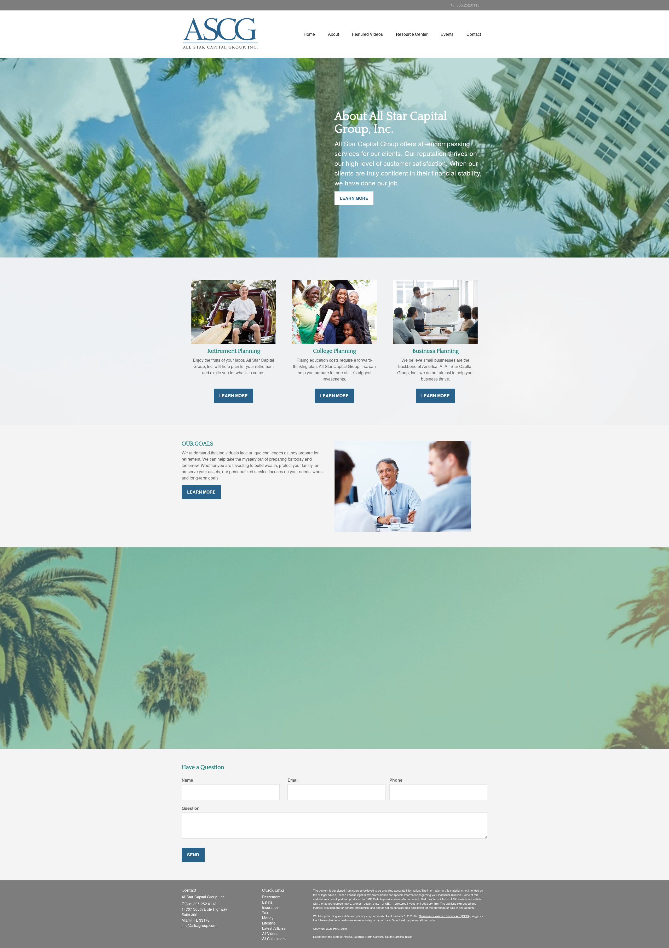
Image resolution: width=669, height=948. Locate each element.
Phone (395, 780)
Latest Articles (273, 928)
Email (292, 780)
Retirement (271, 896)
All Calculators (274, 938)
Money (267, 917)
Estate (267, 902)
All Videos (270, 933)
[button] (333, 34)
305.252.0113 (468, 5)
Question (191, 808)
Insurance (270, 907)
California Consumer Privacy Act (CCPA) (445, 916)
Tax (265, 912)
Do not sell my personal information (414, 920)
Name (187, 780)
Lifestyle (269, 923)
